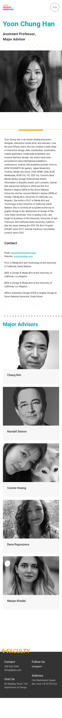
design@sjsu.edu (12, 670)
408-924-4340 (11, 666)
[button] (54, 7)
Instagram (37, 666)
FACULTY (15, 651)
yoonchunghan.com (23, 256)
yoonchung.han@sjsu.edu (23, 253)
